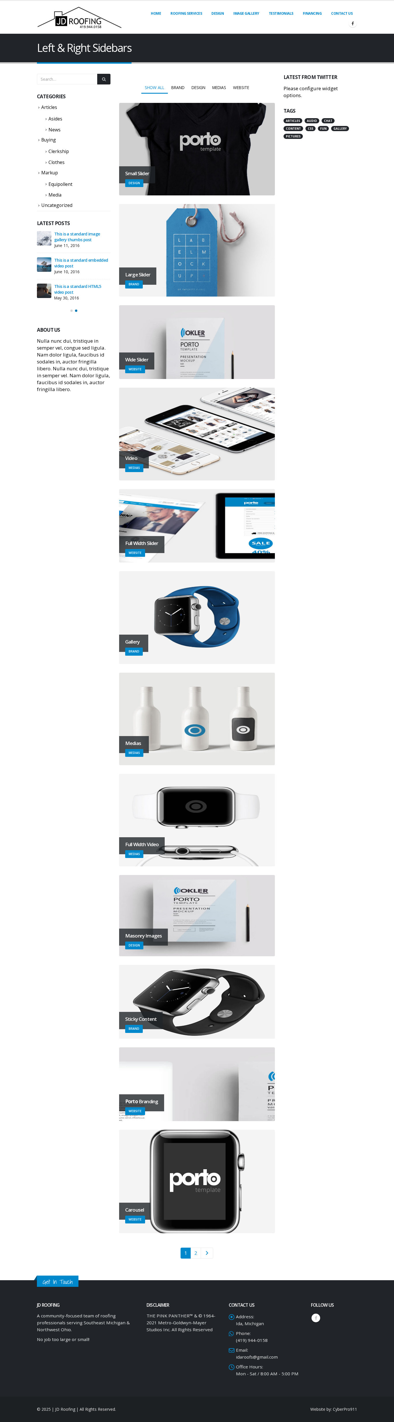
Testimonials (281, 13)
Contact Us (341, 13)
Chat (328, 121)
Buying (48, 140)
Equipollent (60, 184)
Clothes (56, 162)
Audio (312, 121)
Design (217, 13)
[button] (71, 310)
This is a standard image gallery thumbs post (77, 236)
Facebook (316, 1318)
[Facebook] (353, 23)
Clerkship (58, 151)
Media (54, 195)
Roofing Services (186, 13)
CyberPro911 (345, 1409)
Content (293, 129)
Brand (178, 87)
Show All (154, 87)
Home (156, 13)
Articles (49, 107)
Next (207, 1253)
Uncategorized (56, 205)
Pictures (293, 136)
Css (310, 129)
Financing (312, 13)
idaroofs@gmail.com (257, 1357)
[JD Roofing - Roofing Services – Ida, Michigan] (80, 17)
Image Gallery (246, 13)
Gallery (340, 129)
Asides (55, 119)
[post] (44, 238)
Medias (219, 87)
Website (241, 87)
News (54, 130)
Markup (49, 172)
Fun (323, 129)
